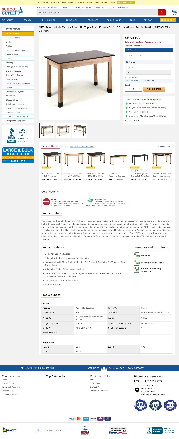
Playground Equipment (16, 121)
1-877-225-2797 (153, 381)
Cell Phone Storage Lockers (18, 83)
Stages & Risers (13, 100)
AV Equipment (12, 96)
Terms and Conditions (11, 387)
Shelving (10, 63)
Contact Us (95, 387)
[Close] (177, 2)
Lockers (9, 87)
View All (82, 146)
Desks (8, 42)
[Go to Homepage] (18, 11)
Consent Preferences (99, 391)
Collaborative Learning (16, 104)
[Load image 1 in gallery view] (47, 130)
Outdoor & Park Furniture (17, 116)
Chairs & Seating (13, 38)
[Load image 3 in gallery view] (79, 130)
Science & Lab (12, 54)
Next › (169, 147)
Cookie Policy (8, 391)
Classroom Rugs (13, 112)
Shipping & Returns (10, 394)
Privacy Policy (8, 383)
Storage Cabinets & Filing (17, 67)
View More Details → (133, 121)
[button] (174, 12)
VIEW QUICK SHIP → (126, 2)
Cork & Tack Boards (14, 75)
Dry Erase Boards (13, 71)
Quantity (128, 85)
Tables (9, 46)
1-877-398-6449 (154, 376)
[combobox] (101, 12)
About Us (6, 379)
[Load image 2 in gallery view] (63, 130)
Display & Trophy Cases (16, 108)
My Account (95, 383)
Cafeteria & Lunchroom (16, 50)
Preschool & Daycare (15, 92)
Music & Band (12, 79)
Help (92, 379)
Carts (8, 58)
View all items (143, 99)
